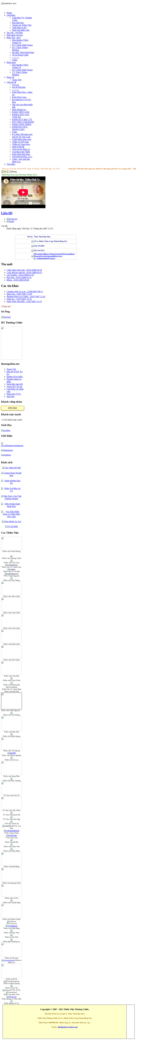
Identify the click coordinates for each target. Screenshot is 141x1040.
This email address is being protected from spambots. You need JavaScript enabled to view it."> (54, 256)
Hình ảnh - (19, 294)
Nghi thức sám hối (15, 384)
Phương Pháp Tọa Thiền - (26, 296)
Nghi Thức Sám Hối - (24, 301)
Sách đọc (11, 396)
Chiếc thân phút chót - (24, 270)
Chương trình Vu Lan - (25, 291)
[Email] (10, 221)
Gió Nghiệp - (20, 275)
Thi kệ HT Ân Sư (14, 386)
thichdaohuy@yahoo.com (68, 1027)
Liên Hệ (7, 213)
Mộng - (18, 280)
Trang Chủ (11, 369)
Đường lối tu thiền (15, 376)
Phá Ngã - (19, 277)
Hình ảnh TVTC (14, 394)
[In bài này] (12, 219)
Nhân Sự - (19, 299)
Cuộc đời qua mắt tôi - (24, 272)
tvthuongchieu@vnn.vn (46, 258)
